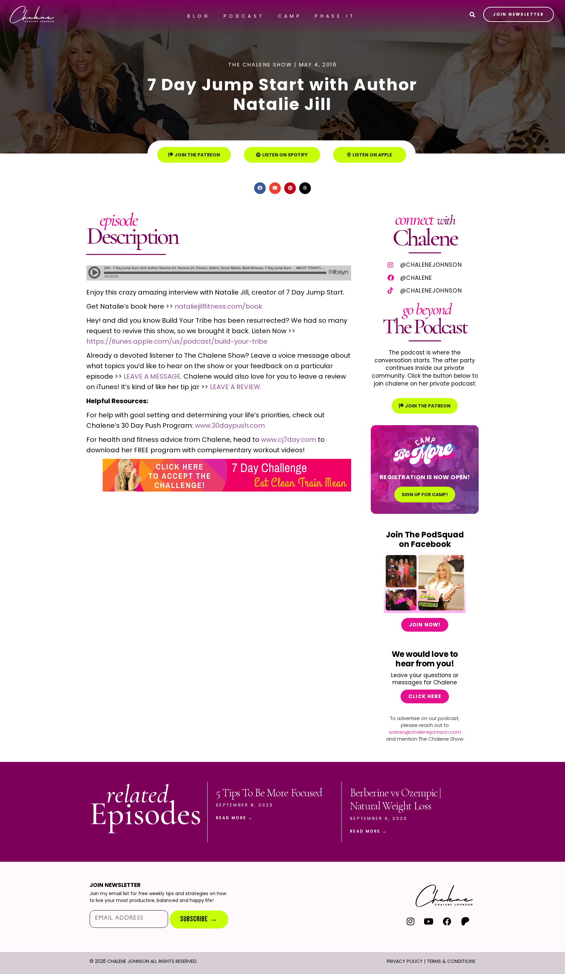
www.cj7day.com (288, 439)
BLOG (199, 16)
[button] (260, 188)
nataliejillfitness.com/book (218, 306)
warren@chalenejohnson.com (425, 732)
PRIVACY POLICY (405, 961)
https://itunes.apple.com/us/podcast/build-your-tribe (176, 341)
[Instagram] (410, 921)
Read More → (234, 818)
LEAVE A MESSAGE (152, 376)
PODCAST (244, 16)
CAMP (290, 16)
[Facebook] (446, 921)
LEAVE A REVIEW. (235, 386)
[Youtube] (429, 921)
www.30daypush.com (230, 425)
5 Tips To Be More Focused (269, 793)
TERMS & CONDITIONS (451, 961)
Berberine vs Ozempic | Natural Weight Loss (395, 799)
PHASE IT (335, 16)
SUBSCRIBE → (198, 919)
